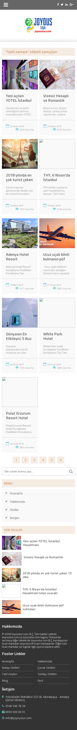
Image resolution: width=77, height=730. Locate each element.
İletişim (14, 517)
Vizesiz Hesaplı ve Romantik (56, 98)
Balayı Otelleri (11, 668)
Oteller (14, 509)
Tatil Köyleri (9, 674)
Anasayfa (16, 493)
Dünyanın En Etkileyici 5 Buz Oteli (19, 338)
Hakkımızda (17, 501)
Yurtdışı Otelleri (47, 674)
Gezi (40, 680)
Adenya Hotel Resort (17, 256)
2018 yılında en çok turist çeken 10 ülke (19, 179)
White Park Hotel (52, 336)
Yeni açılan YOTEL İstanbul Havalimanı (19, 100)
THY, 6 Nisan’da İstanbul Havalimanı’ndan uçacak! (40, 590)
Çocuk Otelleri (46, 668)
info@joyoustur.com (19, 718)
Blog (5, 680)
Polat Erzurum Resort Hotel (18, 415)
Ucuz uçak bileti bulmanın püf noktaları (56, 259)
